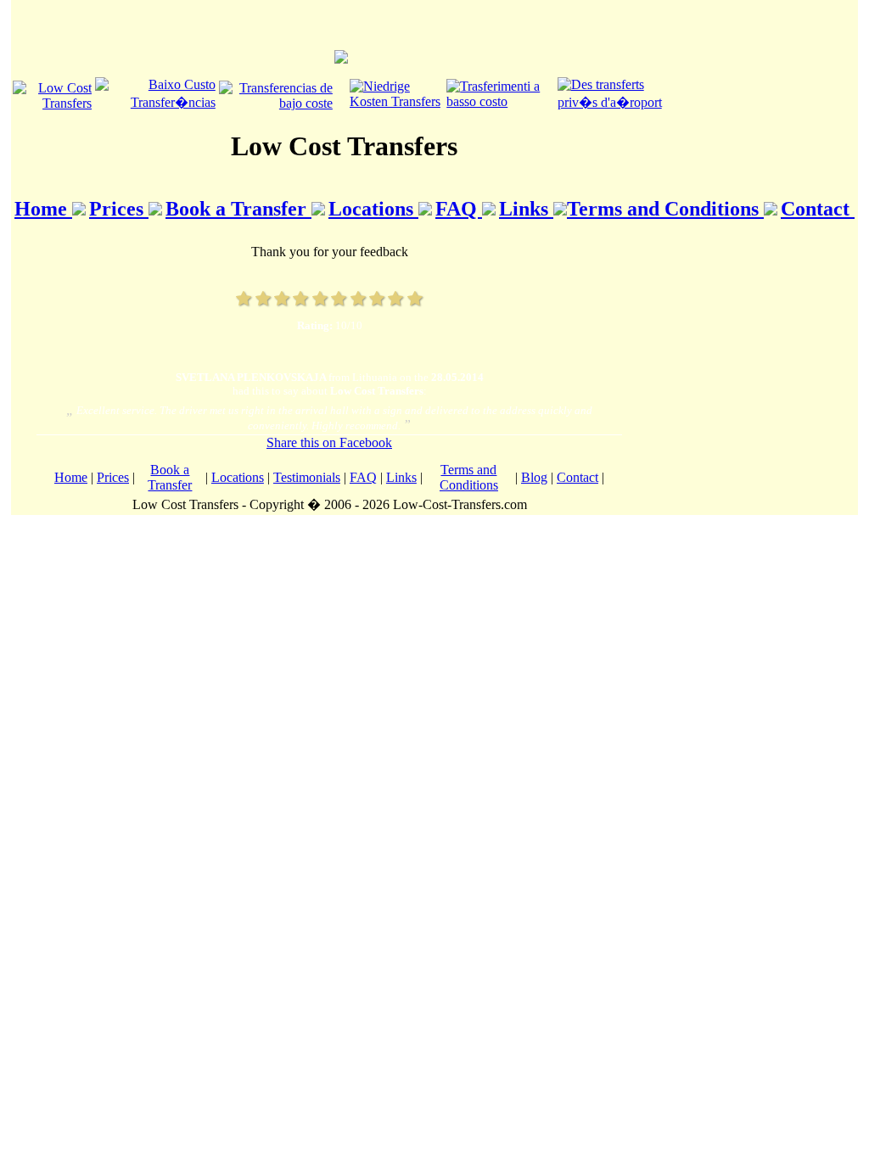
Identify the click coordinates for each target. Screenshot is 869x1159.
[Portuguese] (155, 102)
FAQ (458, 209)
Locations (373, 209)
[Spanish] (276, 103)
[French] (616, 102)
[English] (52, 103)
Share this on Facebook (329, 442)
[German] (396, 101)
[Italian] (499, 101)
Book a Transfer (238, 209)
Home (43, 209)
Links (526, 209)
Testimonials (306, 477)
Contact (818, 209)
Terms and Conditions (665, 209)
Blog (534, 477)
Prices (119, 209)
